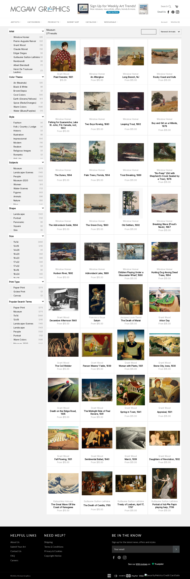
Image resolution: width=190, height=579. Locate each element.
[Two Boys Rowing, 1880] (97, 101)
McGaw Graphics (24, 576)
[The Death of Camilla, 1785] (97, 483)
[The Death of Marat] (130, 299)
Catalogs (91, 22)
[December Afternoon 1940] (63, 299)
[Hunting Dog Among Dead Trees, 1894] (164, 251)
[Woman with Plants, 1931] (130, 345)
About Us (14, 542)
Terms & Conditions (53, 546)
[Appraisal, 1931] (164, 390)
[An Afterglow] (97, 56)
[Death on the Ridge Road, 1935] (63, 390)
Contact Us (15, 551)
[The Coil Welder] (63, 345)
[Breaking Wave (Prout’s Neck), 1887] (164, 203)
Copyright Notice (52, 555)
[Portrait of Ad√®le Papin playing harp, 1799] (164, 483)
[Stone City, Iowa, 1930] (164, 345)
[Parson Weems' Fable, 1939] (97, 345)
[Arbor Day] (164, 299)
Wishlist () (175, 22)
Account (164, 22)
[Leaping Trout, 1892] (130, 101)
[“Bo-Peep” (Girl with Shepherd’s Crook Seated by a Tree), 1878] (164, 152)
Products (53, 22)
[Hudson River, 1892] (63, 251)
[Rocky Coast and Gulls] (164, 56)
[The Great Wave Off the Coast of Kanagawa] (63, 483)
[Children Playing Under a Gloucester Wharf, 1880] (130, 251)
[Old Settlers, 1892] (130, 203)
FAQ (12, 555)
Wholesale (110, 22)
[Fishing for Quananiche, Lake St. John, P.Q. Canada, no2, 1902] (63, 101)
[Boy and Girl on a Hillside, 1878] (164, 101)
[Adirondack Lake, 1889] (97, 251)
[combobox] (170, 31)
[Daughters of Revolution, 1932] (164, 438)
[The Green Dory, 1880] (97, 203)
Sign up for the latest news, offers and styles (134, 542)
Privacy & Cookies (53, 551)
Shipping (48, 542)
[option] (26, 37)
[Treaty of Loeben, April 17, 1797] (130, 483)
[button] (26, 31)
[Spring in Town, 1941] (130, 390)
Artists (15, 22)
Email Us (161, 11)
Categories (33, 22)
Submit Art (73, 22)
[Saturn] (97, 299)
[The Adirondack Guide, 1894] (63, 203)
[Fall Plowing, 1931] (63, 438)
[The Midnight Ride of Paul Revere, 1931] (97, 390)
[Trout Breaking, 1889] (130, 152)
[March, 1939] (130, 438)
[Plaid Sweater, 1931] (63, 56)
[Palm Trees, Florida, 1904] (97, 152)
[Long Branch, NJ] (130, 56)
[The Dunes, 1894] (63, 152)
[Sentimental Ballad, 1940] (97, 438)
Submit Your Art (18, 546)
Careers (14, 560)
